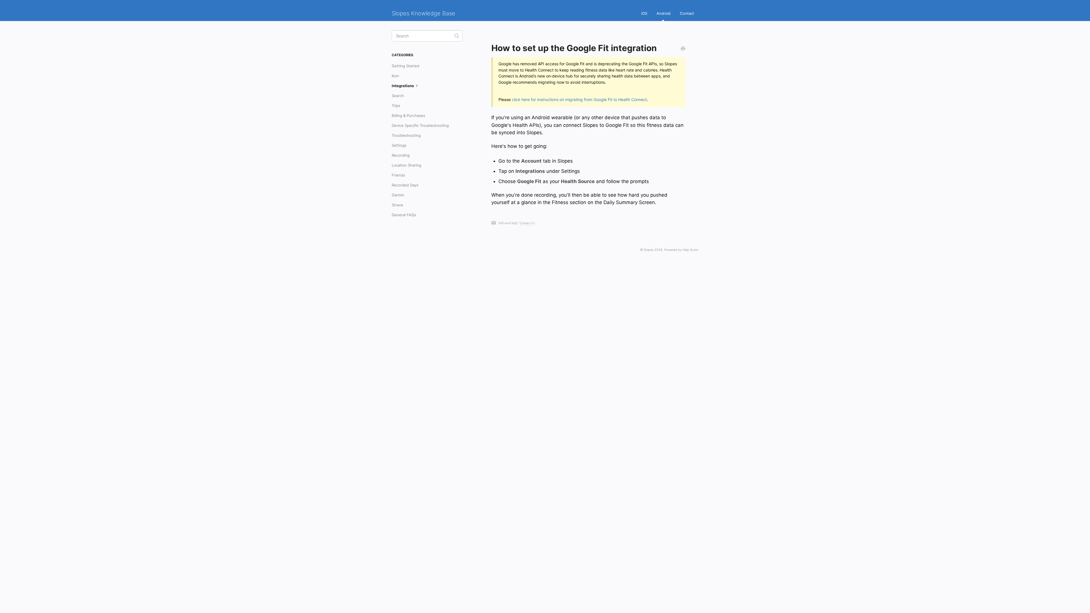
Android (663, 13)
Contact (687, 13)
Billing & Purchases (408, 115)
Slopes (649, 250)
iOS (644, 13)
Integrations (403, 85)
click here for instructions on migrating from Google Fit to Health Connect (579, 99)
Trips (396, 105)
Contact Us (527, 223)
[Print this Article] (683, 49)
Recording (401, 155)
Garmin (398, 195)
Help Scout (690, 250)
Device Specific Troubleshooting (420, 125)
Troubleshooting (406, 135)
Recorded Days (405, 185)
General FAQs (404, 215)
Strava (397, 205)
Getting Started (405, 66)
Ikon (395, 76)
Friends (398, 175)
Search (398, 95)
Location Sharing (406, 165)
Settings (399, 145)
